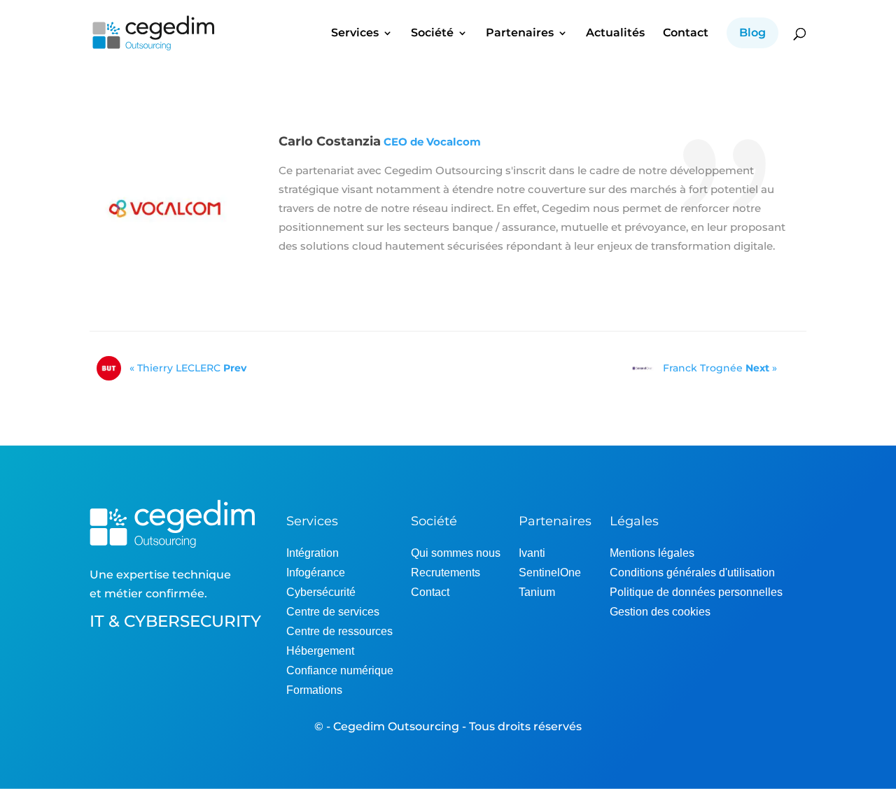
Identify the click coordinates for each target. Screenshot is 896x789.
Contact (685, 33)
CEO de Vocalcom (432, 141)
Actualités (615, 33)
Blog (752, 32)
